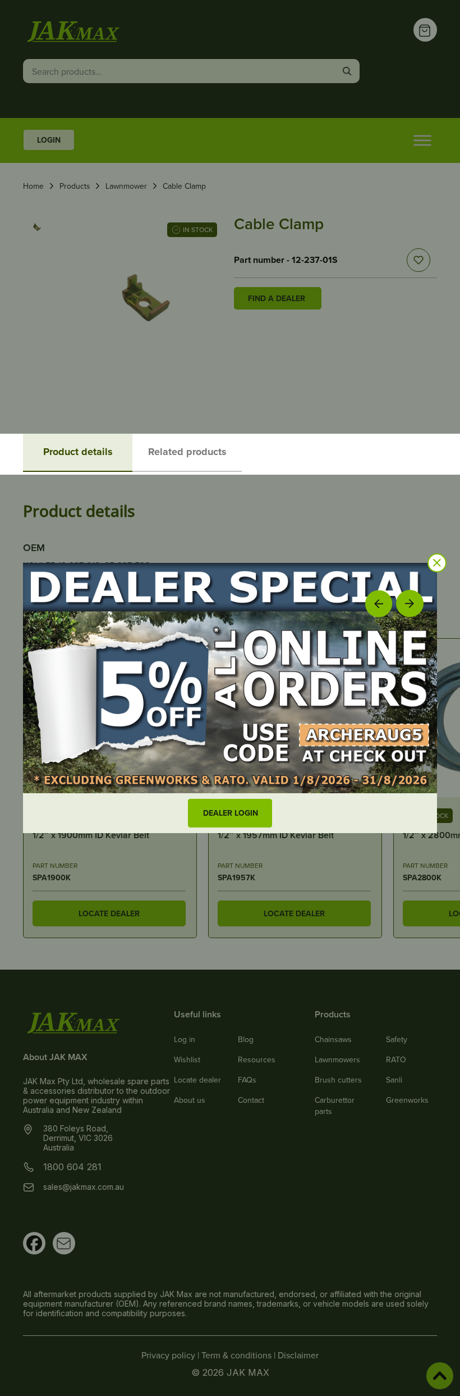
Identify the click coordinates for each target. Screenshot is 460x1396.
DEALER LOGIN (230, 812)
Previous (378, 603)
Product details (78, 451)
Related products (187, 451)
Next (410, 603)
